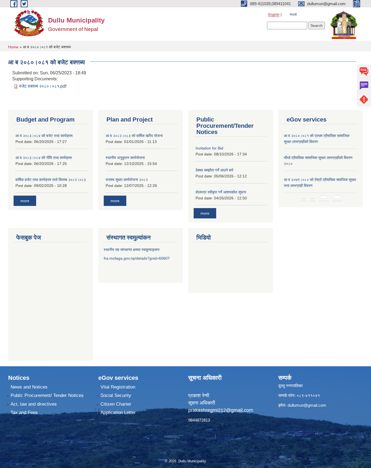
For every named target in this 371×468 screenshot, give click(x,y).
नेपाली (293, 15)
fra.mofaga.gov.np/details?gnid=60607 (137, 258)
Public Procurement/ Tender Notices (47, 395)
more (24, 201)
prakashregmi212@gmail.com (220, 410)
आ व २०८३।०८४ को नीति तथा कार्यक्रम (43, 157)
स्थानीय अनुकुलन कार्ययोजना (125, 157)
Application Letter (118, 412)
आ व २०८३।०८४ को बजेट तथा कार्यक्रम (44, 135)
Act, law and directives (34, 404)
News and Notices (29, 387)
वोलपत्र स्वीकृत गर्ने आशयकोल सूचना (221, 192)
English (273, 15)
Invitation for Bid (209, 148)
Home (13, 47)
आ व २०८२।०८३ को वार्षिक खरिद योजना (134, 135)
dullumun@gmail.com (307, 405)
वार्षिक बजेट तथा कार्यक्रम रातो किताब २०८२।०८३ (50, 179)
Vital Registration (117, 387)
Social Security (115, 395)
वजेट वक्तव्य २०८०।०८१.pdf (42, 86)
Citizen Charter (115, 404)
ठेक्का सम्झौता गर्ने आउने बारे (214, 170)
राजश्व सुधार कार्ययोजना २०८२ (127, 179)
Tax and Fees (24, 412)
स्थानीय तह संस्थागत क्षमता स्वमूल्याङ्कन (131, 249)
